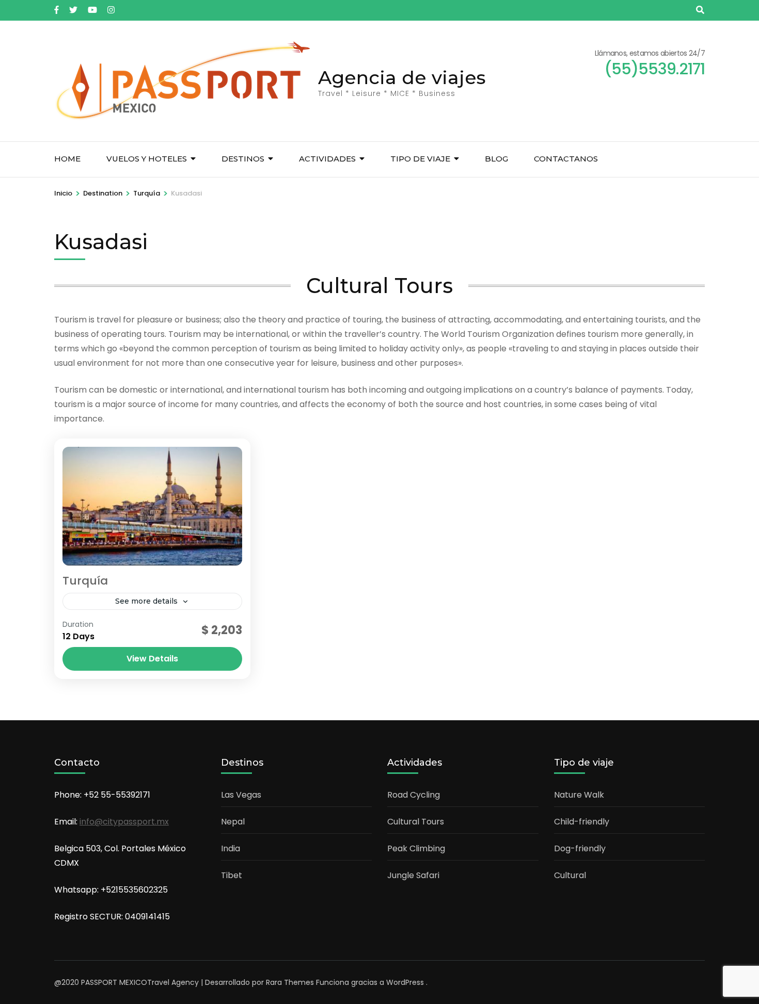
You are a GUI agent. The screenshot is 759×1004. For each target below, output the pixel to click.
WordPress (405, 982)
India (230, 848)
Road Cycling (413, 795)
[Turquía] (152, 506)
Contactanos (566, 159)
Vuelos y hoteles (146, 159)
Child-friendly (581, 822)
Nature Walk (579, 795)
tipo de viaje (420, 159)
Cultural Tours (415, 822)
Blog (496, 159)
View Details (152, 659)
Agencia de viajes (402, 77)
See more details (146, 601)
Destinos (243, 159)
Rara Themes (290, 982)
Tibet (231, 875)
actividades (327, 159)
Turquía (85, 581)
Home (67, 159)
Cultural (570, 875)
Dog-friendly (580, 848)
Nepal (233, 822)
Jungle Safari (413, 875)
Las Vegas (241, 795)
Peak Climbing (416, 848)
